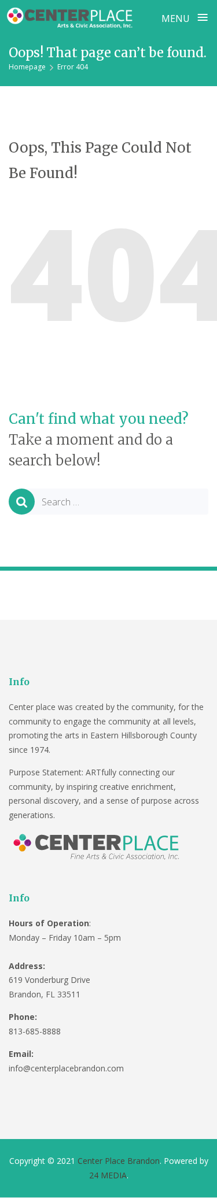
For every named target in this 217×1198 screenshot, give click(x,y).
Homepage (27, 67)
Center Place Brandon (119, 1160)
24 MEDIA (108, 1175)
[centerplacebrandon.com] (71, 16)
